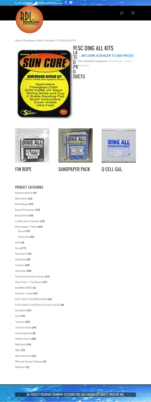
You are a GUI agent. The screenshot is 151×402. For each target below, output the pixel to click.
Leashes (20, 265)
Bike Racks (21, 198)
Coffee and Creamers (27, 221)
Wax (17, 350)
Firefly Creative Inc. (112, 394)
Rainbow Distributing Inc (68, 394)
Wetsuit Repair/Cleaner (29, 361)
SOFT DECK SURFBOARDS (31, 299)
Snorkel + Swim (24, 293)
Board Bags (21, 204)
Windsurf (20, 367)
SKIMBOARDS (23, 287)
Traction (20, 321)
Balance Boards (24, 192)
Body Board (21, 215)
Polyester (50, 40)
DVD (18, 242)
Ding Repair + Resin (33, 40)
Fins (17, 248)
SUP (17, 316)
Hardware (20, 253)
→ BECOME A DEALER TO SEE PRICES (106, 55)
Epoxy (21, 231)
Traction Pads (23, 327)
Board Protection (25, 209)
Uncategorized (23, 333)
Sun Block (20, 310)
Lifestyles (20, 270)
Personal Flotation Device (30, 276)
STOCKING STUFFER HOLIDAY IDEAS (37, 304)
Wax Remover (23, 355)
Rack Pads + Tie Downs (28, 282)
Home (18, 40)
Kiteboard (21, 259)
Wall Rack (20, 344)
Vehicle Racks (23, 338)
